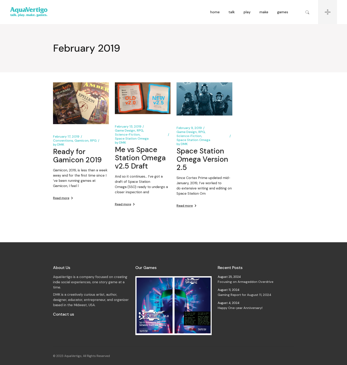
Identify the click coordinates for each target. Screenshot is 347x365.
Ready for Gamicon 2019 (77, 156)
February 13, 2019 (128, 127)
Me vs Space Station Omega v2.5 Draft (140, 158)
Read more (61, 198)
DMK (58, 145)
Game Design (125, 131)
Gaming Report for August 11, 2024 (244, 295)
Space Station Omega (132, 139)
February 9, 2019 (189, 128)
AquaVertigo (73, 356)
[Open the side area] (327, 12)
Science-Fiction (127, 135)
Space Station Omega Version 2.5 (202, 159)
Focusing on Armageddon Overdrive (245, 282)
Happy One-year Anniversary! (240, 308)
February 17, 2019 (66, 137)
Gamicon (82, 141)
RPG (93, 141)
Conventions (63, 141)
